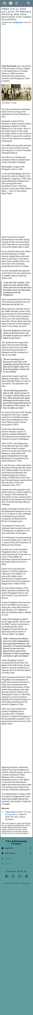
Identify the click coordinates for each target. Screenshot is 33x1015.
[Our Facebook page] (6, 876)
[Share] (16, 3)
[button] (16, 848)
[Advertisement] (16, 44)
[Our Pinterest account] (26, 876)
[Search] (10, 3)
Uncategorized (18, 22)
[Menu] (4, 3)
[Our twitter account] (13, 876)
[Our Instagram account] (19, 876)
